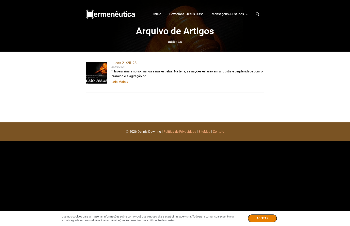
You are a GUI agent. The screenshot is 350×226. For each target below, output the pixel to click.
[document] (175, 113)
